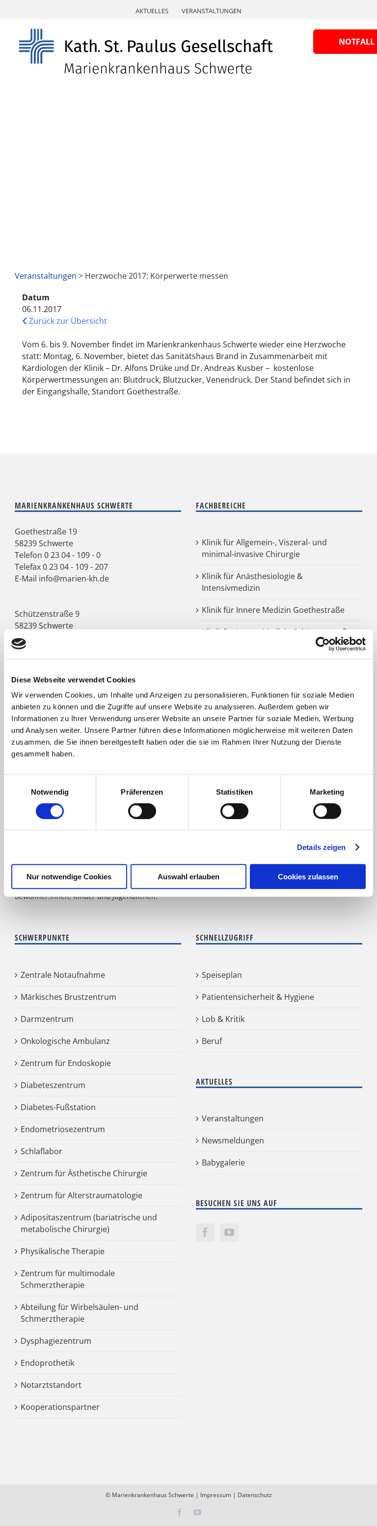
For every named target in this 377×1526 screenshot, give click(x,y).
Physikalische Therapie (63, 1251)
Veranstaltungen (46, 275)
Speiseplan (222, 974)
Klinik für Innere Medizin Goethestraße (273, 610)
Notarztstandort (51, 1385)
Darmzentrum (47, 1019)
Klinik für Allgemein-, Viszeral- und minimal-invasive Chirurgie (264, 548)
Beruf (212, 1041)
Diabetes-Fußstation (58, 1107)
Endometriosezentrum (63, 1129)
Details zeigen (321, 847)
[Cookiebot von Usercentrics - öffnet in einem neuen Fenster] (323, 643)
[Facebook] (205, 1232)
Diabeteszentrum (53, 1085)
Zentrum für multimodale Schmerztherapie (68, 1279)
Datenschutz (255, 1495)
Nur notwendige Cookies (69, 876)
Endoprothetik (47, 1362)
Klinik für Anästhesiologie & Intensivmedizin (252, 582)
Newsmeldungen (233, 1140)
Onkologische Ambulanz (65, 1041)
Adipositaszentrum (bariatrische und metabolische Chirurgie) (89, 1223)
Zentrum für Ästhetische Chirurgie (84, 1173)
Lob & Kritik (223, 1019)
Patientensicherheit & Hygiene (258, 997)
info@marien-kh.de (74, 578)
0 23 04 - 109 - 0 (72, 555)
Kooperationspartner (60, 1407)
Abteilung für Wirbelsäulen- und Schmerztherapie (79, 1313)
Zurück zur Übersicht (67, 320)
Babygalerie (223, 1162)
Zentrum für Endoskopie (66, 1063)
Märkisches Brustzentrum (68, 997)
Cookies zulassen (308, 876)
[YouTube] (229, 1232)
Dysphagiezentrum (56, 1340)
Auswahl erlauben (188, 876)
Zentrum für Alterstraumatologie (81, 1195)
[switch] (142, 811)
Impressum (215, 1495)
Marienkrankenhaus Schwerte (153, 1495)
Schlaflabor (41, 1151)
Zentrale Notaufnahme (63, 974)
